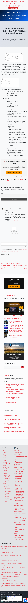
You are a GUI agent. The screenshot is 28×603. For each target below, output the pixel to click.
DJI (4, 454)
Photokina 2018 (17, 513)
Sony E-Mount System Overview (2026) (11, 555)
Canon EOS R (17, 469)
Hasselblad (6, 459)
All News (4, 15)
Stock (15, 533)
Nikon (16, 5)
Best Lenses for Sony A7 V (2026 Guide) (11, 572)
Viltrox (6, 501)
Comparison (18, 481)
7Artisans (7, 488)
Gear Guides (8, 477)
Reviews (18, 15)
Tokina (7, 498)
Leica (4, 460)
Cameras (5, 451)
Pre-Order (23, 513)
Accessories (18, 452)
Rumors (24, 15)
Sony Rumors (14, 1)
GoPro (4, 457)
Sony (12, 5)
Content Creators (17, 483)
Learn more (23, 176)
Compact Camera (18, 477)
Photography (6, 475)
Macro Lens (21, 497)
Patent (9, 180)
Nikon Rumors (21, 1)
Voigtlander (8, 503)
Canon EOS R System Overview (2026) (11, 551)
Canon (7, 5)
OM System (6, 467)
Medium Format (18, 498)
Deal (22, 483)
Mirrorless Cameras (18, 505)
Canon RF (6, 180)
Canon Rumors (6, 1)
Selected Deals (10, 295)
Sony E (22, 520)
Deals (10, 18)
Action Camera (17, 454)
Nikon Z (17, 509)
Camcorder (23, 465)
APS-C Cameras (18, 460)
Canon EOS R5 (23, 469)
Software (16, 520)
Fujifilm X (18, 489)
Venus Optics (8, 499)
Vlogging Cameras (17, 537)
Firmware (16, 18)
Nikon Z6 (23, 509)
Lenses (21, 179)
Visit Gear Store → (14, 286)
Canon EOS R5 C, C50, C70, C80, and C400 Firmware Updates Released (15, 385)
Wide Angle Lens (19, 539)
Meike (6, 490)
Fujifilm (20, 5)
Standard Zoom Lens (19, 530)
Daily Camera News (14, 12)
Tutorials (7, 481)
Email (2, 193)
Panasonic (5, 472)
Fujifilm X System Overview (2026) (9, 558)
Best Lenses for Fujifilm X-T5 (8, 580)
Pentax (5, 473)
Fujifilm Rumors (14, 3)
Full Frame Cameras (19, 493)
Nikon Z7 (16, 511)
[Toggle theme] (19, 8)
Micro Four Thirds (7, 464)
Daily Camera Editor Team (20, 220)
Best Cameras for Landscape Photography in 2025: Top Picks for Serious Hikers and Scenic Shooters (13, 585)
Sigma (6, 494)
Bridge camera (17, 464)
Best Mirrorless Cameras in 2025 (9, 560)
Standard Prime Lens (20, 526)
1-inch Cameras (18, 451)
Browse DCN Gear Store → (14, 172)
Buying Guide (11, 15)
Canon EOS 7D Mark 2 (18, 467)
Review (17, 515)
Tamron (7, 496)
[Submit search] (22, 367)
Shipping (24, 518)
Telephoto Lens (19, 535)
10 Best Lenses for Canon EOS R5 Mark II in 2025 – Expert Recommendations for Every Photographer (14, 576)
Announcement (20, 457)
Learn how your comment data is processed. (14, 250)
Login (25, 239)
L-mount (16, 497)
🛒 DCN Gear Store (12, 8)
